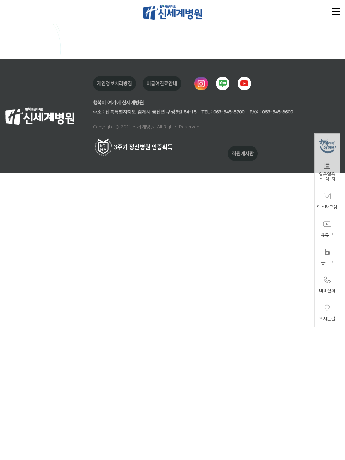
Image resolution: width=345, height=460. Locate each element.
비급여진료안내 (162, 83)
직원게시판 (243, 153)
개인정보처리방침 (114, 83)
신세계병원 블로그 (222, 83)
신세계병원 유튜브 (244, 83)
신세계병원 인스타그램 (201, 83)
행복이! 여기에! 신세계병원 (172, 12)
